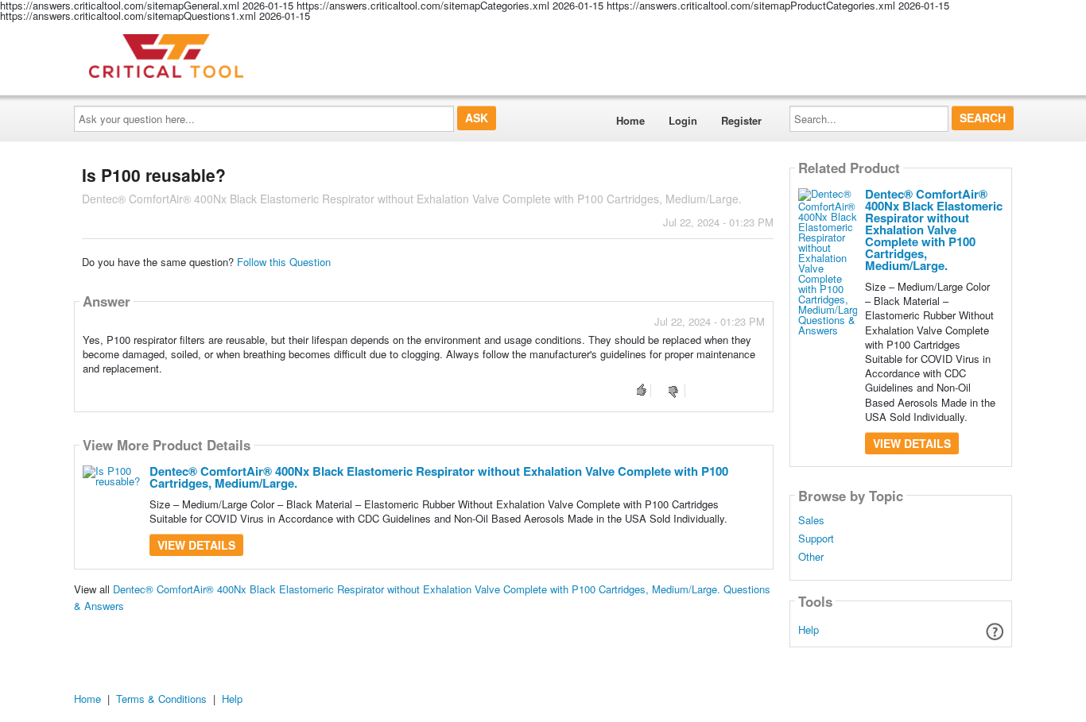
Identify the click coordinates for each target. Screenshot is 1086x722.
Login (683, 120)
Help (808, 629)
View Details (196, 545)
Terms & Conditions (161, 698)
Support (816, 538)
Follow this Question (284, 261)
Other (811, 556)
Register (741, 120)
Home (630, 120)
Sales (811, 520)
